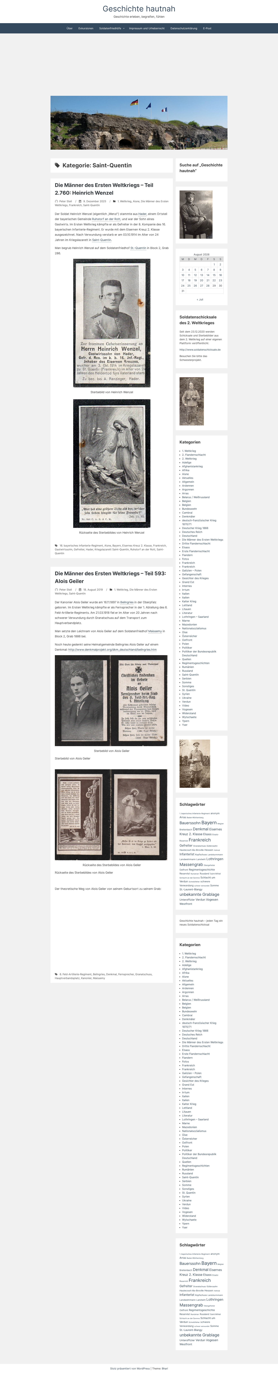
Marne (186, 620)
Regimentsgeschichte (202, 869)
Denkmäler (188, 516)
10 (182, 275)
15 (214, 275)
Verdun (186, 701)
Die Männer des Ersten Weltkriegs (202, 539)
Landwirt (201, 859)
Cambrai (187, 512)
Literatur (187, 612)
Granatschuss (143, 974)
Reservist (185, 873)
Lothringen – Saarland (195, 616)
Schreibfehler (194, 882)
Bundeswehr (189, 508)
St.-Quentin (138, 248)
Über (70, 28)
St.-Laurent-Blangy (191, 889)
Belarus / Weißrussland (196, 497)
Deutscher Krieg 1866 (195, 528)
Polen (185, 643)
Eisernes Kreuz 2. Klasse (137, 545)
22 (214, 280)
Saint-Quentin (91, 205)
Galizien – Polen (191, 570)
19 (195, 280)
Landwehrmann (188, 859)
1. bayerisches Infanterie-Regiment (195, 813)
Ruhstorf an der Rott (106, 219)
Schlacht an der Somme (190, 878)
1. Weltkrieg (124, 201)
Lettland (187, 605)
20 (201, 280)
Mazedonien (189, 624)
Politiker (187, 647)
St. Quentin (188, 690)
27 (201, 285)
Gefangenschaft (191, 574)
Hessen (208, 850)
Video (185, 705)
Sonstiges (188, 686)
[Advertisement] (139, 65)
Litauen (186, 609)
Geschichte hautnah (139, 8)
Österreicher (189, 636)
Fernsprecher (126, 974)
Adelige (186, 462)
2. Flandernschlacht (194, 454)
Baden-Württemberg (195, 817)
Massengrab (191, 864)
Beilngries (127, 602)
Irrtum (186, 589)
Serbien (186, 678)
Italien (185, 593)
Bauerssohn (190, 823)
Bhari (165, 1368)
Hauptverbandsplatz (67, 978)
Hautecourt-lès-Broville (192, 850)
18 (189, 280)
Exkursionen (86, 28)
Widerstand (189, 713)
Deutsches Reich (192, 531)
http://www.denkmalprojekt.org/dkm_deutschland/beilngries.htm (112, 649)
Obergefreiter (209, 865)
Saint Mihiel (215, 873)
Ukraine (186, 697)
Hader (142, 214)
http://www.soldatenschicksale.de (200, 349)
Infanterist (187, 854)
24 (182, 285)
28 (207, 285)
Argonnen (188, 489)
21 (208, 280)
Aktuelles (187, 477)
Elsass (186, 547)
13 (201, 275)
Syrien (186, 694)
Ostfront (187, 639)
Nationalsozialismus (194, 628)
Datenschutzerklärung (184, 28)
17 (182, 280)
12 (195, 275)
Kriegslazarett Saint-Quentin (112, 549)
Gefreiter (79, 549)
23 (220, 280)
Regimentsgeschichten (195, 663)
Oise (184, 632)
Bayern (116, 545)
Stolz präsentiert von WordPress (130, 1368)
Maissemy (155, 631)
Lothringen (214, 859)
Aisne (136, 201)
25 (189, 285)
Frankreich (75, 205)
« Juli (200, 299)
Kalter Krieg (189, 601)
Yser (184, 724)
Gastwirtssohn (63, 549)
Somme (186, 682)
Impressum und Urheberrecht (147, 28)
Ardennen (188, 485)
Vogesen (187, 709)
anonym (215, 813)
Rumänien (188, 666)
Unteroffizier (187, 899)
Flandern (187, 555)
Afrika (185, 470)
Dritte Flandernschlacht (196, 543)
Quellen (186, 659)
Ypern (185, 721)
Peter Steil (65, 201)
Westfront (186, 903)
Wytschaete (189, 717)
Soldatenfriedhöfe (110, 28)
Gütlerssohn (212, 846)
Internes (187, 585)
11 (189, 275)
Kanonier (86, 978)
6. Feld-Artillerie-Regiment (76, 974)
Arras (185, 493)
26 (195, 285)
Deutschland (189, 535)
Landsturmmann (215, 854)
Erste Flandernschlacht (196, 551)
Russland (187, 670)
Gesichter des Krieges (195, 578)
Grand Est (188, 582)
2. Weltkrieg (189, 458)
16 (220, 275)
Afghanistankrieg (192, 466)
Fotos (185, 558)
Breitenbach (186, 829)
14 (208, 275)
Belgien (186, 501)
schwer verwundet (201, 886)
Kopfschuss (201, 854)
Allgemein (188, 481)
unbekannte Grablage (199, 894)
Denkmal (111, 974)
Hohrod (217, 850)
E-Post (207, 28)
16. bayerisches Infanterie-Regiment (81, 545)
